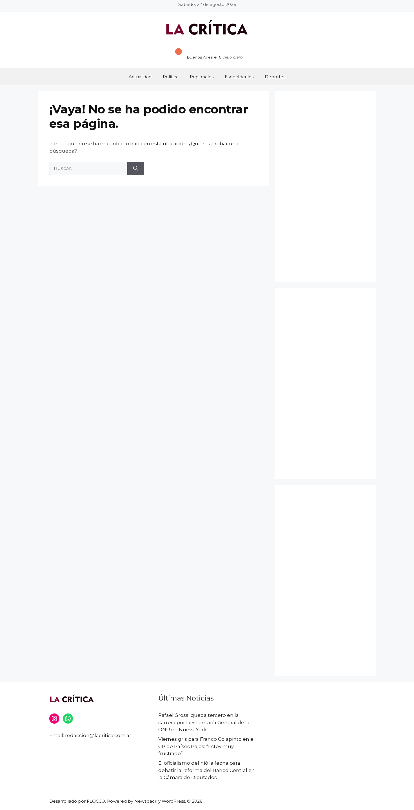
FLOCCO (96, 801)
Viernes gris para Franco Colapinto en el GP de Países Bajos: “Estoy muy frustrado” (206, 746)
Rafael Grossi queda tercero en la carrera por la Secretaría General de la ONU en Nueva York (204, 722)
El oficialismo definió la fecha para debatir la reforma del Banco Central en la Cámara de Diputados (206, 770)
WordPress (173, 801)
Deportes (275, 76)
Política (171, 76)
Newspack (145, 801)
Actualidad (140, 76)
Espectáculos (239, 76)
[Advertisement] (325, 186)
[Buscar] (135, 168)
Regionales (201, 76)
